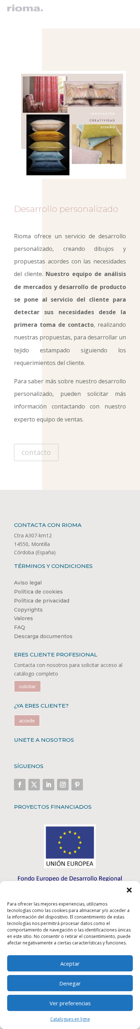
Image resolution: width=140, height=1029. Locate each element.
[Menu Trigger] (125, 10)
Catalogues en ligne (70, 1019)
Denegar (70, 983)
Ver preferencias (70, 1003)
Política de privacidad (41, 600)
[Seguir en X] (34, 784)
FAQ (19, 627)
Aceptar (70, 963)
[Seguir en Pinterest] (77, 784)
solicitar (27, 686)
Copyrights (28, 609)
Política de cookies (38, 591)
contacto (36, 452)
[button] (129, 890)
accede (27, 720)
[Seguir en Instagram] (63, 784)
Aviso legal (28, 582)
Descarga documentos (43, 636)
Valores (23, 618)
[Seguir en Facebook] (19, 784)
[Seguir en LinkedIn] (48, 784)
